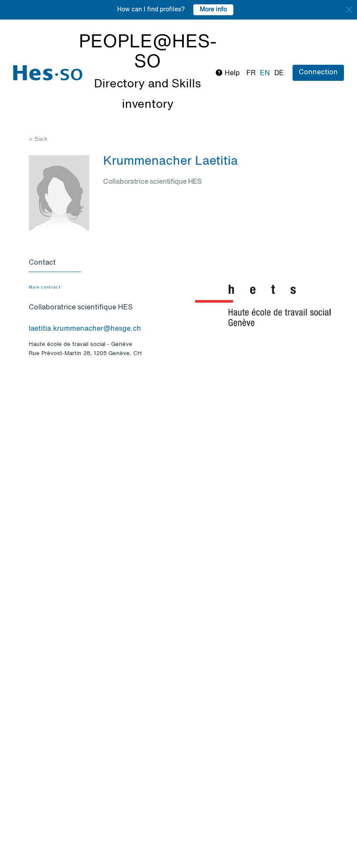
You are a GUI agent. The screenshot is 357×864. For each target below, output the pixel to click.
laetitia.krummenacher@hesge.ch (85, 329)
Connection (318, 72)
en (265, 73)
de (279, 73)
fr (251, 73)
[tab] (55, 263)
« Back (38, 139)
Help (231, 73)
